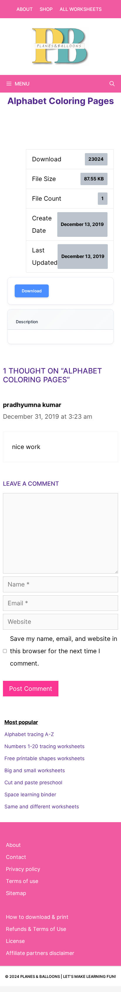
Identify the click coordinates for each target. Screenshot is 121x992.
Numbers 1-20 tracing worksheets (44, 746)
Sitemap (16, 893)
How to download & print (37, 917)
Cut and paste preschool (33, 782)
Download (32, 290)
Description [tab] (27, 321)
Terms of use (22, 881)
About (24, 9)
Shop (46, 9)
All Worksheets (81, 9)
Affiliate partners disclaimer (40, 953)
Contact (16, 857)
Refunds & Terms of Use (36, 929)
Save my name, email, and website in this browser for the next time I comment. (63, 651)
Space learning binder (30, 794)
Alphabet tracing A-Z (29, 734)
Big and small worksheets (34, 770)
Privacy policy (23, 869)
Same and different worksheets (41, 807)
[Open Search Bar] (112, 84)
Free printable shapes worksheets (44, 758)
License (15, 941)
